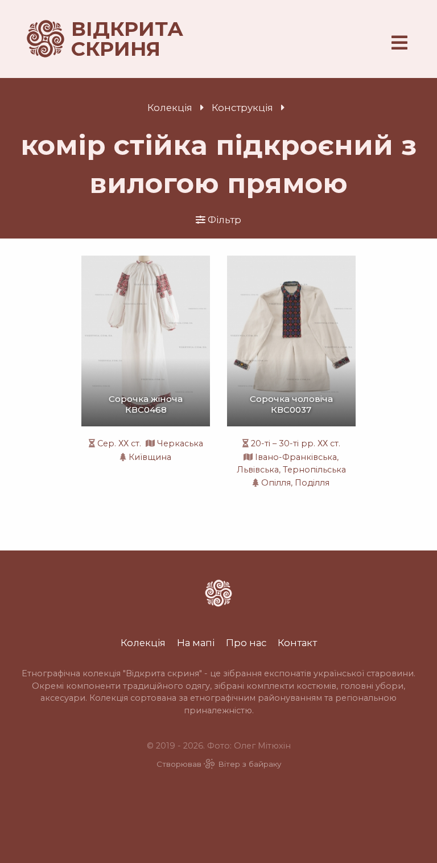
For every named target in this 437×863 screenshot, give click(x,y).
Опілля (276, 483)
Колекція (169, 107)
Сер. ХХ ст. (119, 443)
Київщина (150, 457)
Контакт (297, 642)
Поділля (312, 483)
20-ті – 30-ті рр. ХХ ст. (295, 443)
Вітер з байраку (249, 764)
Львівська (258, 470)
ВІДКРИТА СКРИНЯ (113, 39)
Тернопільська (314, 470)
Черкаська (180, 443)
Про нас (246, 642)
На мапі (196, 642)
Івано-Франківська (296, 457)
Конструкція (242, 107)
